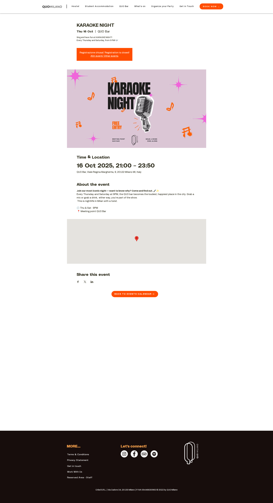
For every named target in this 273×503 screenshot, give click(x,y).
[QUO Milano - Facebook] (134, 453)
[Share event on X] (85, 282)
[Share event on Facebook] (78, 282)
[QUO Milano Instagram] (124, 453)
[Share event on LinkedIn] (92, 282)
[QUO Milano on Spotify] (154, 453)
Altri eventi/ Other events (104, 56)
